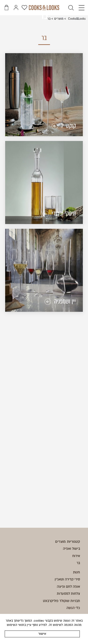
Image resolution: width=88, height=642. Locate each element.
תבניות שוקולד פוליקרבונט (61, 601)
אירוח (76, 556)
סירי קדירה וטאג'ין (67, 579)
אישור (42, 634)
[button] (80, 8)
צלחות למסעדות (68, 593)
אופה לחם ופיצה (68, 586)
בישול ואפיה (71, 548)
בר (78, 563)
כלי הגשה (73, 608)
